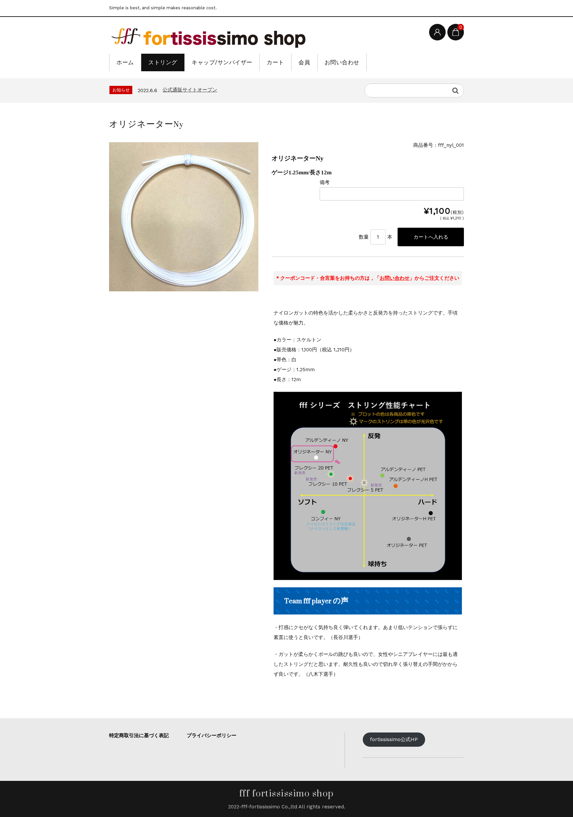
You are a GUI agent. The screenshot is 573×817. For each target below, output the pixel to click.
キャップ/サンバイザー (222, 62)
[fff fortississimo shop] (208, 36)
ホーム (125, 62)
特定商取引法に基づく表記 (139, 735)
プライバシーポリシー (211, 735)
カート (275, 62)
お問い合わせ (342, 62)
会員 (304, 62)
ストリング (162, 62)
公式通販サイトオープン (189, 90)
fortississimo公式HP (394, 739)
